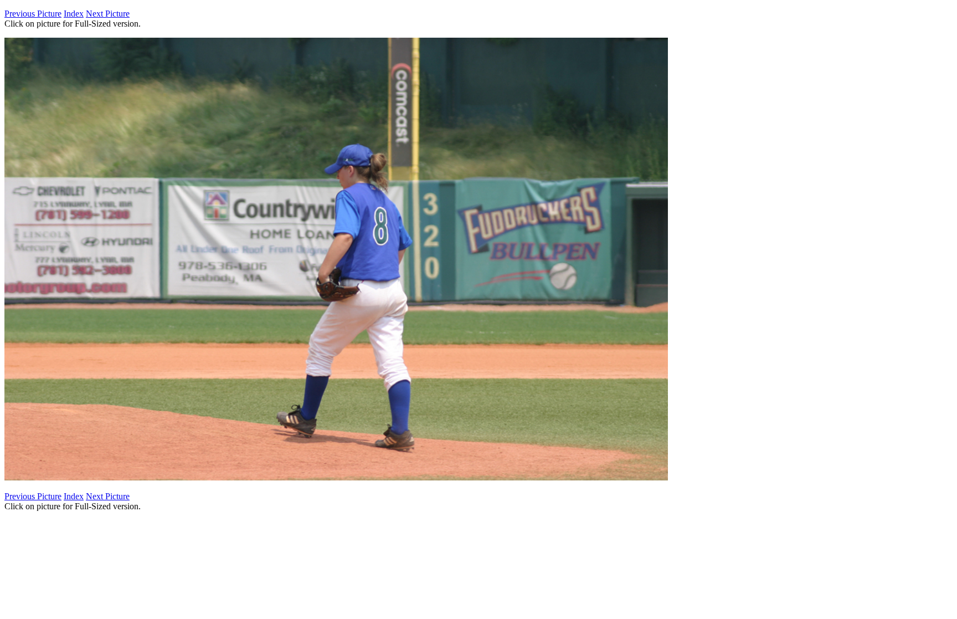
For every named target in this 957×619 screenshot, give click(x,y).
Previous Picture (32, 13)
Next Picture (108, 13)
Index (74, 13)
